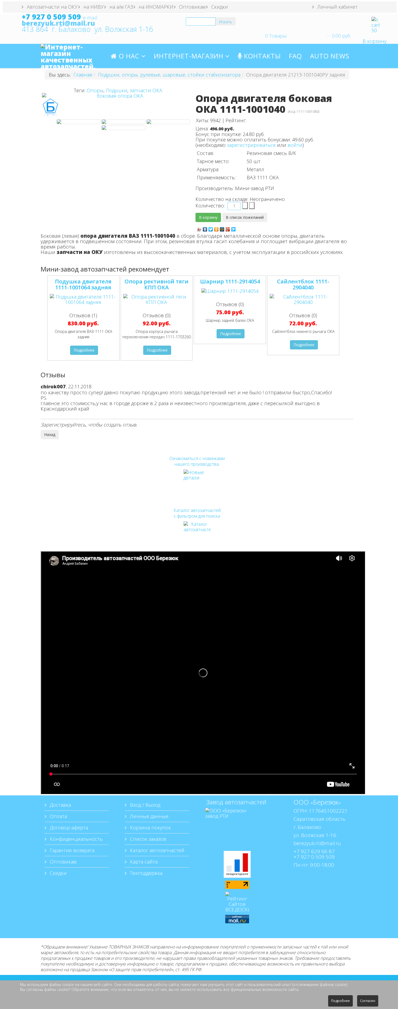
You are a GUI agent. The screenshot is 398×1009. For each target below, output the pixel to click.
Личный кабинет (337, 7)
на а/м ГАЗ (120, 7)
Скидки (219, 7)
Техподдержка (145, 873)
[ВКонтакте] (205, 228)
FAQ (295, 55)
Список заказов (147, 839)
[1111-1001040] (123, 121)
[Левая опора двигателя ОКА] (168, 121)
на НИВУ (93, 7)
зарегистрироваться (251, 145)
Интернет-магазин (189, 55)
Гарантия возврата (71, 850)
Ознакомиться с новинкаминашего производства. (197, 461)
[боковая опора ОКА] (78, 121)
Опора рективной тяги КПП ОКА (156, 284)
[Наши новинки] (197, 483)
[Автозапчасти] (197, 534)
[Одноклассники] (216, 228)
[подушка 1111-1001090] (123, 127)
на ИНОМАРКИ (155, 7)
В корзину (374, 41)
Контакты (261, 55)
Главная (82, 74)
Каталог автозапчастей (156, 850)
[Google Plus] (228, 228)
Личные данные (148, 816)
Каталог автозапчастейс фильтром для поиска (197, 513)
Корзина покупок (150, 827)
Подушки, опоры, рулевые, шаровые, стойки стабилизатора (169, 74)
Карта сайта (143, 861)
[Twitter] (211, 228)
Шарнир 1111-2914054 (230, 281)
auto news (329, 55)
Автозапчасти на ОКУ (51, 7)
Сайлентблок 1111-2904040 (303, 284)
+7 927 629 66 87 (314, 851)
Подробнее (84, 350)
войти (295, 145)
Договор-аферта (68, 827)
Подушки (116, 90)
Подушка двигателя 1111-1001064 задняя (83, 284)
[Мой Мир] (222, 228)
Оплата (57, 816)
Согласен (367, 1000)
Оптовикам (191, 7)
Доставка (59, 805)
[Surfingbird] (233, 228)
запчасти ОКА (146, 90)
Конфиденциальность (75, 839)
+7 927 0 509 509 (51, 17)
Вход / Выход (144, 805)
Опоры (95, 90)
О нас (128, 55)
